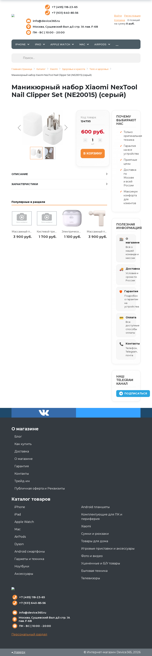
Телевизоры (90, 578)
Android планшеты (95, 507)
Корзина (119, 20)
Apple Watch (24, 522)
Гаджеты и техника (29, 559)
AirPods (20, 536)
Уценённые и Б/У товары (100, 563)
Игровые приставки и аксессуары (108, 548)
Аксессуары (23, 574)
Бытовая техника (94, 571)
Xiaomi (86, 526)
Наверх (19, 652)
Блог (18, 436)
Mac (17, 529)
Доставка (21, 451)
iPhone (19, 507)
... (117, 44)
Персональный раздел (29, 634)
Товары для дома (94, 541)
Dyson (19, 544)
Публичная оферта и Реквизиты (39, 488)
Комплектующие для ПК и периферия (101, 517)
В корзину (92, 153)
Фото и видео (92, 556)
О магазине (23, 459)
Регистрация (132, 15)
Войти (118, 15)
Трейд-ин (22, 481)
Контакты (21, 473)
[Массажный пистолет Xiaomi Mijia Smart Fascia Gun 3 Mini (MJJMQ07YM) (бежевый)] (97, 218)
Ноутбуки (21, 566)
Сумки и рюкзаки (95, 533)
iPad (17, 514)
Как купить (23, 444)
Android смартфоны (29, 551)
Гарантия (21, 466)
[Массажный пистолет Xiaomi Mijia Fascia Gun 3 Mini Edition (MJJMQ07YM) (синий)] (22, 218)
